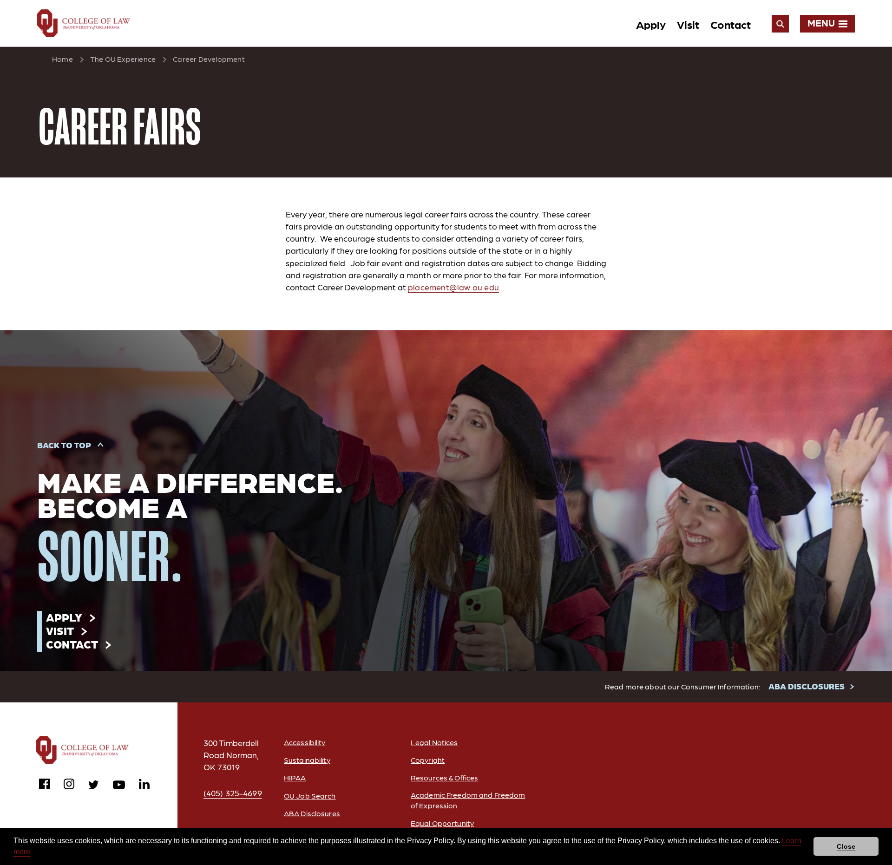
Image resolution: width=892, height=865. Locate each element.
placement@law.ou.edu (453, 287)
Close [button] (846, 846)
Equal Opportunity (442, 823)
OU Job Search (310, 795)
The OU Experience (123, 58)
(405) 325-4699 (232, 793)
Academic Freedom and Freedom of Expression (468, 800)
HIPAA (295, 777)
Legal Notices (434, 742)
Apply (651, 24)
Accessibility (305, 742)
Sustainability (307, 759)
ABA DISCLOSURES (806, 686)
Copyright (428, 759)
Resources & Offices (444, 777)
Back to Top (64, 445)
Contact (730, 24)
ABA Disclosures (312, 813)
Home (62, 58)
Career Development (209, 58)
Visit (688, 24)
